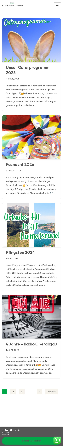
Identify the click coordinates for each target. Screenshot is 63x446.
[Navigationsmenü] (57, 4)
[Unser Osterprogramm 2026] (31, 40)
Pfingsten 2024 (20, 252)
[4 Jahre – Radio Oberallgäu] (31, 316)
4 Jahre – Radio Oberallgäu (31, 343)
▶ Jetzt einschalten (31, 440)
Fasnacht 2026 (20, 164)
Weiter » (51, 391)
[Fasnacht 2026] (31, 137)
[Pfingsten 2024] (31, 225)
